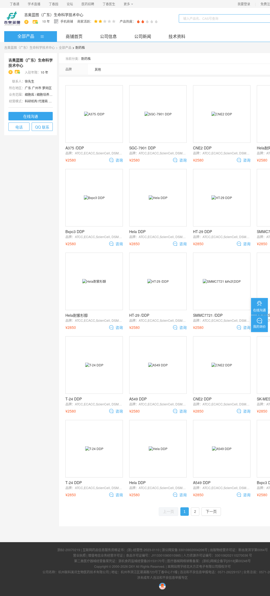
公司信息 (108, 36)
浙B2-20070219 (68, 549)
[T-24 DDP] (94, 365)
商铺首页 (74, 36)
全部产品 (25, 36)
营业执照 (79, 555)
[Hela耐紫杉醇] (94, 281)
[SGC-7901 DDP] (158, 114)
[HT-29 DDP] (221, 197)
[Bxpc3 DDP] (94, 197)
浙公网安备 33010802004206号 (185, 549)
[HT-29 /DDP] (158, 281)
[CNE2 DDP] (221, 114)
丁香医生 (109, 4)
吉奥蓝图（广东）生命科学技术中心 (53, 14)
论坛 (70, 4)
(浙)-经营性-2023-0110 (143, 549)
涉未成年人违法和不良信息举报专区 (162, 577)
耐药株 (80, 47)
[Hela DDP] (158, 197)
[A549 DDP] (158, 365)
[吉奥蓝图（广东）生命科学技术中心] (12, 18)
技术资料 (176, 36)
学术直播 (34, 4)
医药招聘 (87, 4)
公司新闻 (142, 36)
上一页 (168, 511)
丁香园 (53, 4)
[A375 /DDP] (94, 114)
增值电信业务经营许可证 (105, 555)
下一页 (211, 511)
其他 (98, 69)
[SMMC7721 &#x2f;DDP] (221, 281)
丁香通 (14, 4)
